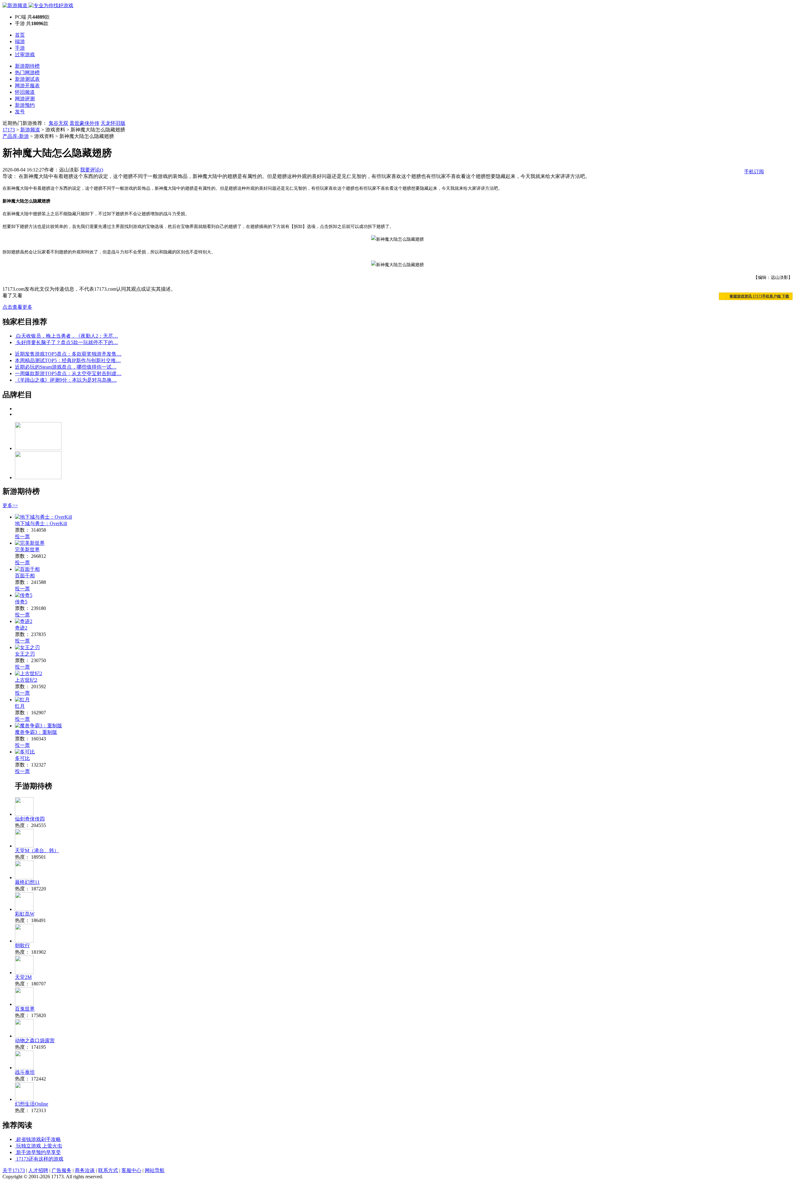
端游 (20, 41)
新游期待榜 (27, 66)
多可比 (22, 758)
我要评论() (91, 169)
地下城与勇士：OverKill (41, 523)
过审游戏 (25, 54)
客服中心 (131, 1170)
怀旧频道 (25, 92)
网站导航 (155, 1170)
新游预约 (25, 105)
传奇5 (21, 601)
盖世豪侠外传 (84, 123)
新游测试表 (27, 79)
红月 (20, 706)
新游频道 (30, 129)
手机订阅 (754, 171)
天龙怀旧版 (113, 123)
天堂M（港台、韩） (37, 850)
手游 (20, 48)
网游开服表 (27, 85)
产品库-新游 (15, 136)
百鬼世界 (25, 1009)
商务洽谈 (85, 1170)
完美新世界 (27, 549)
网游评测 (25, 98)
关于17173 (13, 1170)
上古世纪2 (26, 680)
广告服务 (61, 1170)
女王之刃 (25, 654)
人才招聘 (38, 1170)
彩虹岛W (24, 913)
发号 (20, 111)
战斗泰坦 (25, 1072)
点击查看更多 (17, 307)
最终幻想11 (27, 882)
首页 (20, 35)
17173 (8, 129)
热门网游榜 (27, 72)
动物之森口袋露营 (35, 1040)
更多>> (10, 505)
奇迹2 (21, 627)
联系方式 (108, 1170)
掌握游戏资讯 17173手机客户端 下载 (759, 296)
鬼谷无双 (58, 123)
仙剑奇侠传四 (30, 818)
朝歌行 (22, 945)
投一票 (22, 536)
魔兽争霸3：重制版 (36, 732)
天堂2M (23, 977)
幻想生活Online (31, 1104)
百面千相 (25, 575)
